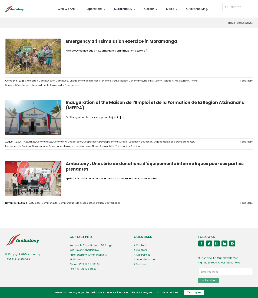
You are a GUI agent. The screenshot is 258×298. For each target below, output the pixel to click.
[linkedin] (224, 243)
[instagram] (217, 243)
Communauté (47, 80)
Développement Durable (113, 141)
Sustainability (107, 146)
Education (134, 141)
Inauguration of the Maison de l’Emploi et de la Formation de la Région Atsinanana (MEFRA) (155, 105)
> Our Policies (142, 254)
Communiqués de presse (73, 203)
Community (62, 80)
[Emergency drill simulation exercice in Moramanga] (33, 56)
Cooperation (75, 141)
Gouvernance (120, 80)
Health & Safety (153, 80)
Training (135, 146)
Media (178, 80)
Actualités (32, 80)
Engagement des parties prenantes (90, 80)
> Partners (140, 264)
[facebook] (201, 243)
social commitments (37, 85)
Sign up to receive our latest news (219, 262)
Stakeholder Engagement (65, 85)
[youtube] (232, 243)
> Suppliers (140, 250)
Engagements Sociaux (18, 146)
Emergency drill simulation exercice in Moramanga (121, 41)
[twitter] (209, 243)
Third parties (122, 146)
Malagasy (168, 80)
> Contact (140, 245)
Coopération (90, 141)
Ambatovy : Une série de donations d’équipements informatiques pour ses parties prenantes (155, 166)
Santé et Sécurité (15, 85)
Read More (246, 80)
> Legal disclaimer (145, 259)
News (186, 80)
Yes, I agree (194, 292)
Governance (136, 80)
